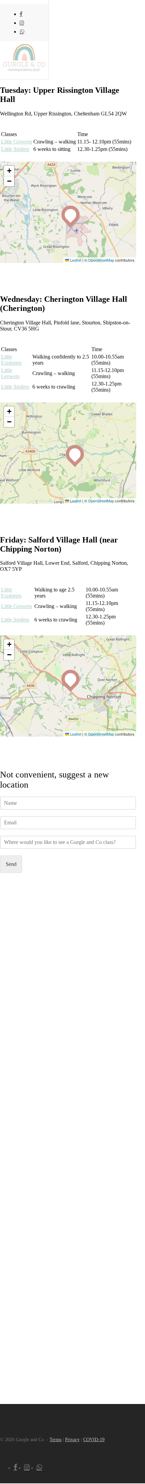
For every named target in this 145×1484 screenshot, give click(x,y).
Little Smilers (15, 387)
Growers (16, 141)
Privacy (72, 1439)
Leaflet (75, 260)
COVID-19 (94, 1439)
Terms (55, 1439)
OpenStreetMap (101, 260)
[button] (67, 211)
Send (11, 864)
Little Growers (10, 373)
